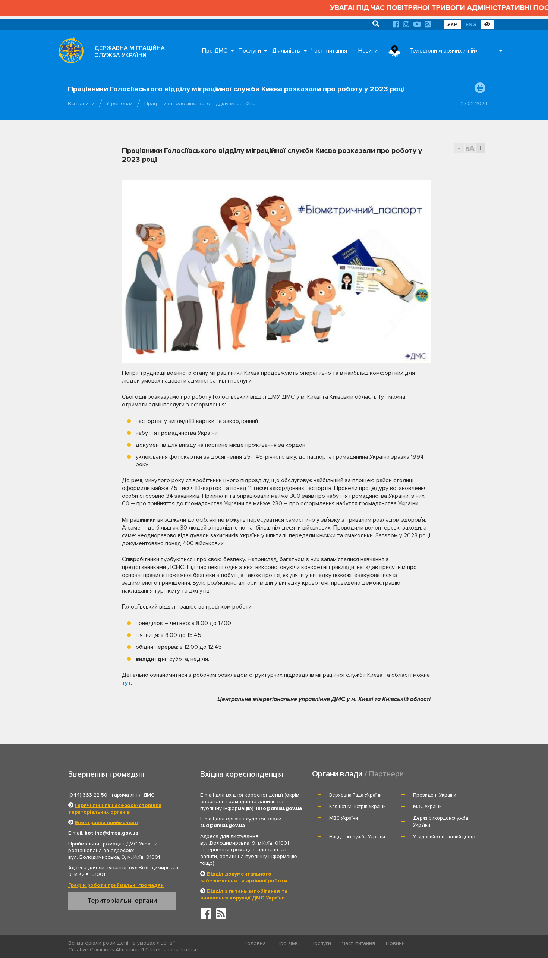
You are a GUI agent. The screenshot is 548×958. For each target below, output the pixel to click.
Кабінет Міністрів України (357, 807)
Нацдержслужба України (357, 837)
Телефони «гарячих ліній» (444, 50)
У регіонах (119, 103)
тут (126, 683)
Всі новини (81, 103)
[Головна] (69, 52)
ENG (471, 24)
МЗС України (427, 807)
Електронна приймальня (106, 822)
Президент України (434, 795)
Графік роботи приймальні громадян (116, 885)
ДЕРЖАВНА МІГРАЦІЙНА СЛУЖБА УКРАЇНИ (129, 51)
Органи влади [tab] (337, 774)
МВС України (343, 818)
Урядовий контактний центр (444, 837)
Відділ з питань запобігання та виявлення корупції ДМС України (243, 894)
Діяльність (286, 50)
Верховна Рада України (355, 795)
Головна (255, 943)
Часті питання (329, 50)
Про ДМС (214, 50)
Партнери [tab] (386, 774)
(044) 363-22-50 (87, 795)
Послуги (250, 50)
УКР (452, 24)
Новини (368, 50)
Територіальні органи (122, 900)
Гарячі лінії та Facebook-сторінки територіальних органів (114, 808)
